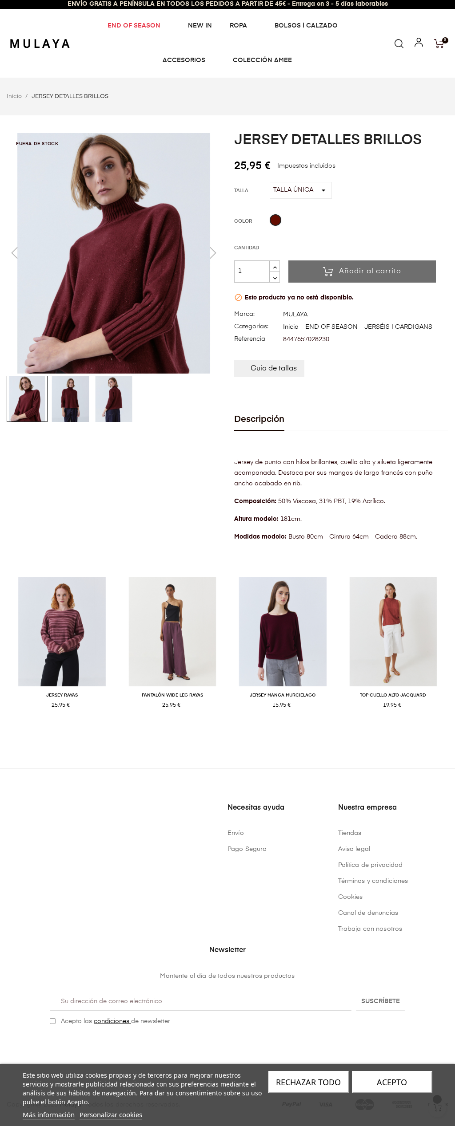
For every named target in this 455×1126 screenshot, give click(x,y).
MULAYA (295, 314)
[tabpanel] (62, 652)
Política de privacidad (370, 865)
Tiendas (350, 833)
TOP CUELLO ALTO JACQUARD (393, 695)
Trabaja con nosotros (370, 929)
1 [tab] (223, 734)
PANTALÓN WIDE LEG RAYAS (172, 695)
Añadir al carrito (370, 271)
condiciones (112, 1021)
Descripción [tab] (259, 419)
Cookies (350, 897)
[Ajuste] (419, 44)
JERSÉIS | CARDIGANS (398, 327)
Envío (236, 833)
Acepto (392, 1082)
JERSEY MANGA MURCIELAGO (282, 695)
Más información (49, 1114)
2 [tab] (232, 734)
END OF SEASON (331, 327)
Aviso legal (354, 849)
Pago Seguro (247, 849)
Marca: (244, 314)
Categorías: (251, 326)
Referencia (249, 339)
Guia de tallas (274, 368)
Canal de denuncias (368, 913)
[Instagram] (234, 1043)
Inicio (291, 327)
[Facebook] (220, 1043)
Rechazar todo (308, 1082)
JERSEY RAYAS (62, 695)
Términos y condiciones (373, 881)
